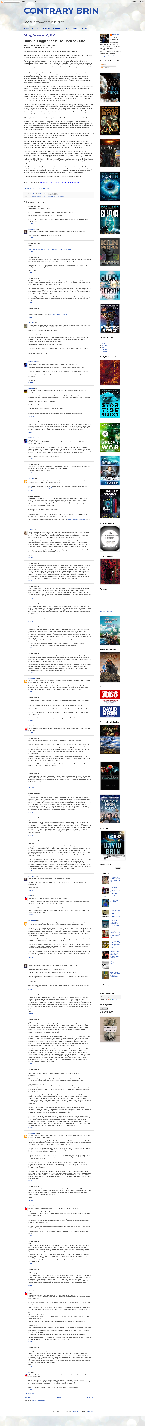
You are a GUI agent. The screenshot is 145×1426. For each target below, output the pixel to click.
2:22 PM (30, 303)
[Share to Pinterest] (57, 194)
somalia (62, 196)
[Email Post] (45, 193)
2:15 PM (30, 273)
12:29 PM (31, 672)
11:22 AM (31, 957)
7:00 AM (30, 648)
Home (26, 28)
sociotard (31, 478)
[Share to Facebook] (55, 194)
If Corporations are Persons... (115, 962)
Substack (85, 28)
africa (30, 196)
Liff (48, 353)
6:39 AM (30, 1127)
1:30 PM (30, 223)
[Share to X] (53, 194)
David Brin (115, 34)
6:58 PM (30, 382)
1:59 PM (30, 251)
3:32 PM (30, 1342)
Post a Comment (31, 1393)
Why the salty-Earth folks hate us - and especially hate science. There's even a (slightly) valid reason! (111, 892)
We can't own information (114, 900)
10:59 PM (31, 1014)
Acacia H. (31, 530)
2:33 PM (30, 1264)
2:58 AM (30, 812)
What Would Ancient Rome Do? (58, 314)
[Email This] (49, 194)
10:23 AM (31, 915)
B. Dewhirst (31, 229)
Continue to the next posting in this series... (37, 188)
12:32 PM (31, 472)
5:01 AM (30, 580)
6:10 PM (30, 490)
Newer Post (27, 1397)
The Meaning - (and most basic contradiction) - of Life (115, 879)
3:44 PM (30, 720)
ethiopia (34, 196)
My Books (46, 28)
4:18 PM (30, 356)
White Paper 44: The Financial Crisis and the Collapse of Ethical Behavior (49, 249)
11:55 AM (31, 1200)
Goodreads (105, 349)
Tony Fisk (31, 322)
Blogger (90, 1411)
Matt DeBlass (32, 362)
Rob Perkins (32, 678)
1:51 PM (30, 237)
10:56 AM (31, 524)
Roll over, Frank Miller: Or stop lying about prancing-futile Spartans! (114, 955)
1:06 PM (30, 692)
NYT (29, 521)
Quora (75, 28)
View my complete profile (107, 56)
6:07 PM (30, 557)
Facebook (57, 28)
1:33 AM (30, 1366)
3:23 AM (30, 835)
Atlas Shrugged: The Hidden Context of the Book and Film (115, 923)
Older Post (90, 1397)
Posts (104, 64)
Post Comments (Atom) (38, 1400)
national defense (55, 196)
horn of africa (47, 196)
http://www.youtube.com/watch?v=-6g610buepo (42, 488)
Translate (114, 999)
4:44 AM (30, 1063)
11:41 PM (31, 787)
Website (35, 28)
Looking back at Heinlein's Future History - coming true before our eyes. (115, 934)
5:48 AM (30, 621)
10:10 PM (31, 416)
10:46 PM (31, 1389)
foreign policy (40, 196)
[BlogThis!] (51, 194)
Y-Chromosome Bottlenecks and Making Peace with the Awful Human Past (115, 944)
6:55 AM (30, 890)
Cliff (29, 726)
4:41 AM (30, 870)
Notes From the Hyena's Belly (76, 520)
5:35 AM (30, 598)
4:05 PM (30, 317)
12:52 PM (31, 1235)
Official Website (106, 341)
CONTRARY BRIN (61, 11)
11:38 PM (31, 432)
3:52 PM (30, 989)
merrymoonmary (75, 1411)
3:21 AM (30, 458)
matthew (31, 388)
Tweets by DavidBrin (106, 611)
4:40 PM (30, 732)
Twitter (67, 28)
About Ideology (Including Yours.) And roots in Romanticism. (115, 974)
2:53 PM (30, 1285)
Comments (106, 67)
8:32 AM (30, 1181)
